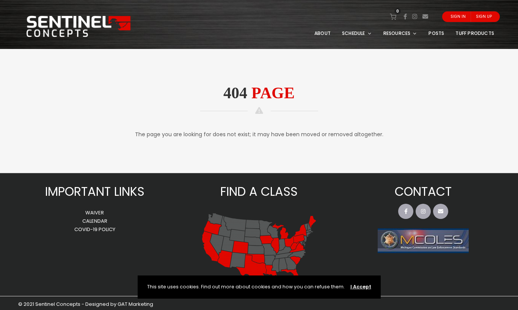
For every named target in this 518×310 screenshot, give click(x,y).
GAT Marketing (135, 304)
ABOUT (322, 33)
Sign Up (484, 16)
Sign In (458, 16)
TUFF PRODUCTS (474, 33)
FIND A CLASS (259, 191)
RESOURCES (397, 33)
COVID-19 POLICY (94, 229)
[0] (393, 16)
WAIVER (94, 212)
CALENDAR (94, 221)
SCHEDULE (353, 33)
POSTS (436, 33)
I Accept (360, 286)
